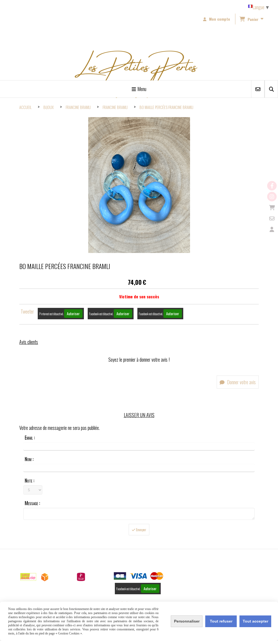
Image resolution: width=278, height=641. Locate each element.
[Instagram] (272, 196)
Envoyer (140, 529)
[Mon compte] (272, 229)
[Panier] (272, 207)
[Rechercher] (271, 89)
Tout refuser (221, 621)
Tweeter (27, 311)
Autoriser (73, 313)
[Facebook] (272, 185)
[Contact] (272, 218)
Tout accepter (255, 621)
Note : (29, 480)
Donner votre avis (241, 382)
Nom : (29, 458)
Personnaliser (187, 621)
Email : (30, 437)
